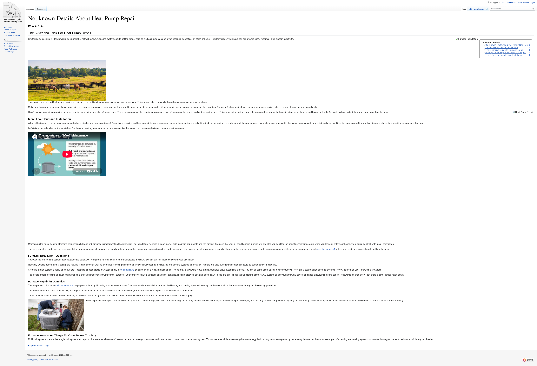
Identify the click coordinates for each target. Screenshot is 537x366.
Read (464, 9)
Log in (532, 3)
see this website (325, 249)
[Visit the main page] (12, 11)
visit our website (63, 285)
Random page (9, 33)
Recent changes (10, 30)
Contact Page (9, 52)
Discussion (40, 9)
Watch (487, 8)
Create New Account (11, 46)
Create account (523, 3)
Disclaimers (53, 360)
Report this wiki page (38, 345)
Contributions (511, 3)
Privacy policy (32, 360)
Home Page (8, 44)
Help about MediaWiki (12, 35)
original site (127, 270)
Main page (30, 9)
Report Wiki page (10, 49)
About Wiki (44, 360)
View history (479, 9)
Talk (502, 3)
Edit (470, 9)
